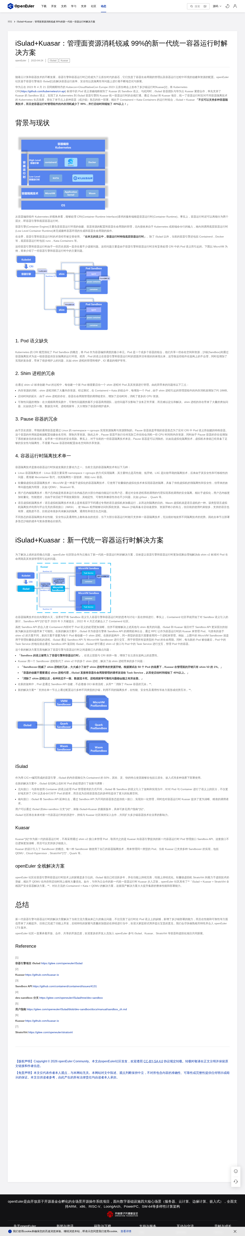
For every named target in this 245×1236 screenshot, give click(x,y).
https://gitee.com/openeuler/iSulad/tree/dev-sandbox (71, 997)
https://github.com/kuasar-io (42, 974)
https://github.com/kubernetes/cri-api (43, 91)
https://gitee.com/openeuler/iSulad (61, 963)
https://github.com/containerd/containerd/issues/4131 (65, 986)
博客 (10, 21)
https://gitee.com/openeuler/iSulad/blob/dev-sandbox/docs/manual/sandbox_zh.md (77, 1009)
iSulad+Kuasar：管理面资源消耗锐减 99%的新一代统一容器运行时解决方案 (56, 21)
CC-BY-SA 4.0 (153, 1061)
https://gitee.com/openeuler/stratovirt (50, 1032)
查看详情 (126, 1231)
